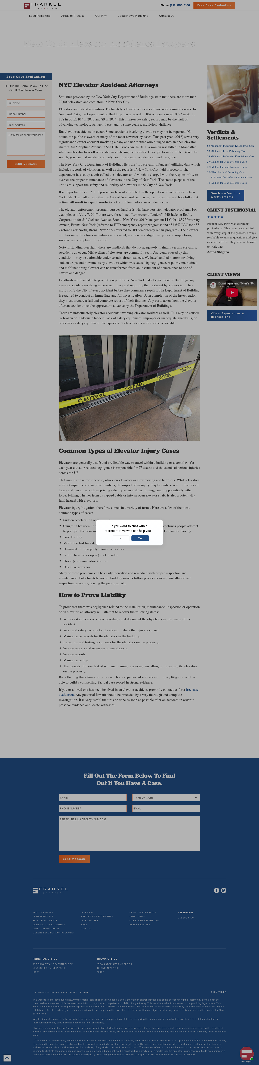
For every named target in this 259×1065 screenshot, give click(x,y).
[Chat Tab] (129, 532)
